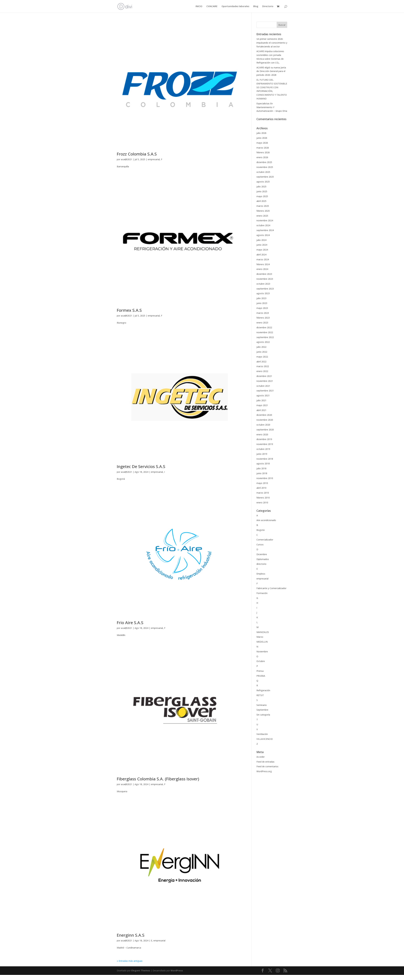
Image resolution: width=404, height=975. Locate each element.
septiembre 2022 (265, 337)
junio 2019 (261, 453)
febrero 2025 (263, 210)
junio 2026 (261, 137)
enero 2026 (262, 157)
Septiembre (262, 709)
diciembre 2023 (264, 273)
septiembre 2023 (265, 288)
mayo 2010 (262, 483)
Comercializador (264, 539)
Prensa (260, 670)
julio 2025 (261, 186)
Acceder (260, 756)
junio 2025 (261, 191)
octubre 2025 (263, 171)
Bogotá (260, 529)
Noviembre (262, 651)
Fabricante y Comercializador (271, 588)
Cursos (260, 544)
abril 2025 (261, 201)
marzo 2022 (262, 366)
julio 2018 (261, 468)
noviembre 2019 (264, 444)
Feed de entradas (265, 761)
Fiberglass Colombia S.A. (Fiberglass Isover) (158, 779)
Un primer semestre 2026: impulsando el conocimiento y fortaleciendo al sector (271, 42)
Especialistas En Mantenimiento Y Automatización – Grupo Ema (271, 107)
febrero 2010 (263, 497)
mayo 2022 (262, 356)
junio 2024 (261, 244)
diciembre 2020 (264, 414)
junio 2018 (261, 473)
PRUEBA (260, 675)
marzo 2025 (262, 205)
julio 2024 (261, 240)
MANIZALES (262, 632)
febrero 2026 (263, 152)
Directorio (267, 6)
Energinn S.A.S (130, 935)
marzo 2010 (262, 492)
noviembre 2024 (264, 220)
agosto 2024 (263, 235)
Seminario (261, 705)
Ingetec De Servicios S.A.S (141, 466)
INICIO (199, 6)
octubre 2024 (263, 225)
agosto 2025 (263, 181)
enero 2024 (262, 269)
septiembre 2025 (265, 176)
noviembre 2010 (264, 478)
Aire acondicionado (266, 520)
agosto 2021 (263, 395)
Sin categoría (263, 714)
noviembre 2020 (264, 419)
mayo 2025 (262, 196)
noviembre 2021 (264, 380)
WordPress (177, 970)
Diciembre (261, 554)
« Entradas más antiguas (130, 960)
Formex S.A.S (129, 310)
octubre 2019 (263, 448)
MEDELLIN (262, 641)
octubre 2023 (263, 283)
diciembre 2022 (264, 327)
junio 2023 (261, 303)
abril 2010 (261, 487)
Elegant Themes (140, 970)
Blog (255, 6)
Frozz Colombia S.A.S (137, 154)
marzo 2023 (262, 312)
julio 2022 (261, 346)
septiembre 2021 (265, 390)
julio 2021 (261, 400)
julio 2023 (261, 298)
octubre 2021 (263, 385)
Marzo (259, 636)
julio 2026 (261, 132)
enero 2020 (262, 434)
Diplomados (262, 559)
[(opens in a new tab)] (179, 84)
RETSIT (260, 695)
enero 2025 (262, 215)
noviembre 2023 (264, 278)
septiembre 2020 (265, 429)
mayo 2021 (262, 405)
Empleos (260, 573)
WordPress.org (264, 771)
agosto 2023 (263, 293)
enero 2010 (262, 502)
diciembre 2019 (264, 439)
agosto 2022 (263, 341)
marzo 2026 (262, 147)
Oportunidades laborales (235, 6)
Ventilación (262, 734)
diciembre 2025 (264, 162)
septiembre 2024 (265, 230)
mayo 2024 (262, 249)
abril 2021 (261, 410)
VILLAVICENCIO (264, 738)
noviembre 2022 (264, 332)
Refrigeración (263, 690)
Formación (261, 593)
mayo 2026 (262, 142)
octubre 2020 (263, 424)
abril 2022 (261, 361)
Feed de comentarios (267, 766)
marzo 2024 (262, 259)
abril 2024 (261, 254)
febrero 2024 (263, 264)
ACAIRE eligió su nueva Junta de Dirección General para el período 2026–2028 (271, 71)
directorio (261, 563)
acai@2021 (126, 159)
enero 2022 (262, 371)
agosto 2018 (263, 463)
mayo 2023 (262, 308)
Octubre (260, 661)
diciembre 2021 (264, 376)
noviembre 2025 (264, 167)
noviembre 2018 (264, 458)
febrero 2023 (263, 317)
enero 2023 (262, 322)
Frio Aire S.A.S (130, 622)
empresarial (154, 159)
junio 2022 (261, 351)
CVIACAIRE (211, 6)
